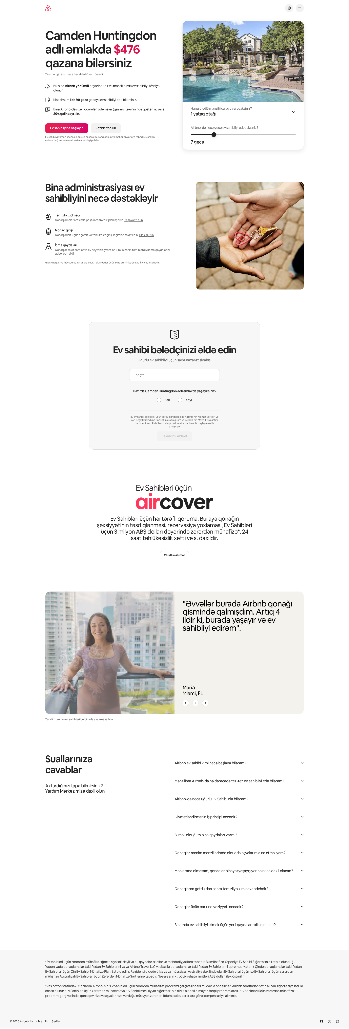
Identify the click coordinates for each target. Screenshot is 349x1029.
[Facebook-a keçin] (321, 1021)
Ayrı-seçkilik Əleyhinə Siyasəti (148, 420)
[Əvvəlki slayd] (186, 703)
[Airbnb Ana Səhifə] (48, 8)
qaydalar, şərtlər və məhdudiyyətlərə (166, 962)
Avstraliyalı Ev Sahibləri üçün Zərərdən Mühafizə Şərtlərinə (102, 976)
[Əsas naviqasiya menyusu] (300, 8)
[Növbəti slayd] (205, 703)
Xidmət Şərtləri (206, 417)
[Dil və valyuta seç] (289, 8)
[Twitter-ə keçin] (329, 1021)
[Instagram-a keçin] (337, 1021)
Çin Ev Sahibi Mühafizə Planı (91, 971)
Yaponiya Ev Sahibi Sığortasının (247, 962)
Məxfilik (43, 1021)
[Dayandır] (195, 703)
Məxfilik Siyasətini (208, 420)
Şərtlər (56, 1021)
